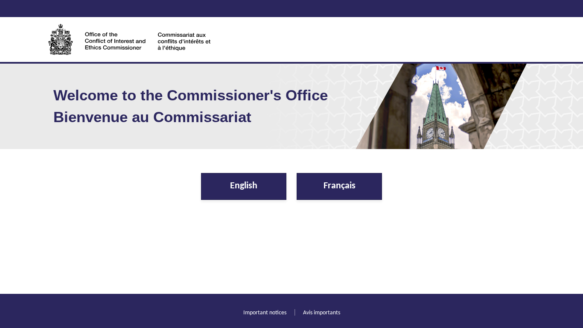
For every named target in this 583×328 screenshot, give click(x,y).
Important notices (264, 313)
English (243, 186)
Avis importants (321, 313)
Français (340, 186)
